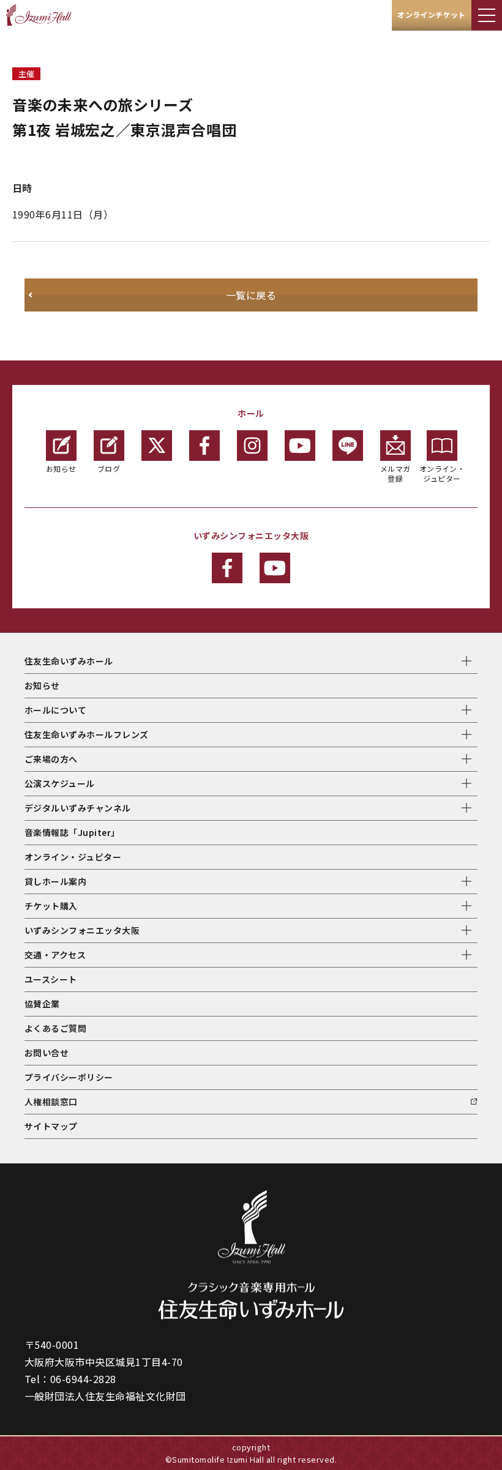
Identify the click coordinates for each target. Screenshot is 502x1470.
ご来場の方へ (51, 759)
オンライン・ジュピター (442, 473)
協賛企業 (42, 1004)
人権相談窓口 (51, 1101)
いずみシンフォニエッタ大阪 (82, 930)
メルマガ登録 (395, 473)
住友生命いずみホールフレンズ (86, 734)
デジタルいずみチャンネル (77, 808)
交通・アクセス (55, 955)
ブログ (108, 468)
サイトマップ (51, 1126)
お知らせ (61, 468)
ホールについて (55, 710)
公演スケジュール (59, 783)
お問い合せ (46, 1053)
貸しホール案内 (55, 881)
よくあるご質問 (55, 1028)
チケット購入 (51, 906)
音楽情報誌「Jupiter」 (72, 832)
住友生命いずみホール (68, 661)
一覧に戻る (251, 295)
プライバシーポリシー (68, 1077)
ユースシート (50, 979)
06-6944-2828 (83, 1378)
